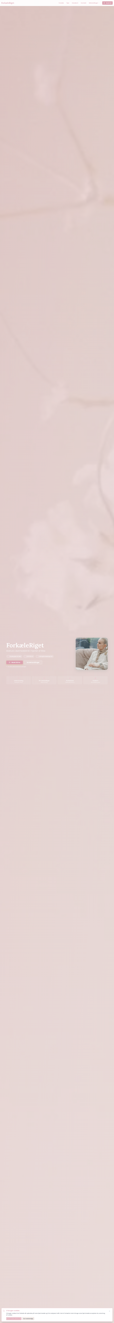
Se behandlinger (33, 662)
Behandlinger (93, 3)
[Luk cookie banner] (109, 1311)
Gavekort (75, 3)
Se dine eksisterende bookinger (17, 666)
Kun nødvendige (28, 1318)
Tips (67, 3)
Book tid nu (16, 662)
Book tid (108, 3)
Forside (61, 3)
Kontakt (83, 3)
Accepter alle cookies (14, 1318)
